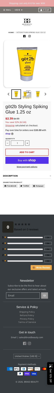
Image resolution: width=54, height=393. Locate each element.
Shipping (9, 125)
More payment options (27, 167)
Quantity (10, 138)
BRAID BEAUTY (31, 381)
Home (11, 32)
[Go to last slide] (9, 94)
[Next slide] (45, 94)
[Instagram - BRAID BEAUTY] (30, 36)
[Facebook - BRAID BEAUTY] (24, 36)
